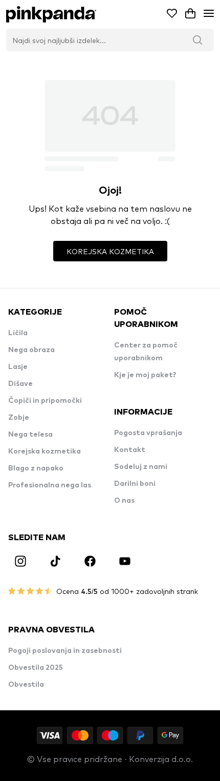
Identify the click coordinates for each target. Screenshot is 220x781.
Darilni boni (135, 483)
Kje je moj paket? (145, 375)
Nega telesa (30, 434)
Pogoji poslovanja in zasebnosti (65, 650)
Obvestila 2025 (35, 667)
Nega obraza (31, 350)
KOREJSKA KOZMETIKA (110, 251)
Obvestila (26, 684)
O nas (124, 500)
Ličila (18, 333)
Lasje (18, 367)
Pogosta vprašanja (148, 433)
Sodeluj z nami (140, 466)
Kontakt (129, 450)
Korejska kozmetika (44, 451)
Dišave (20, 383)
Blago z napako (35, 468)
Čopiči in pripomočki (45, 400)
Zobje (18, 417)
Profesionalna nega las (49, 485)
